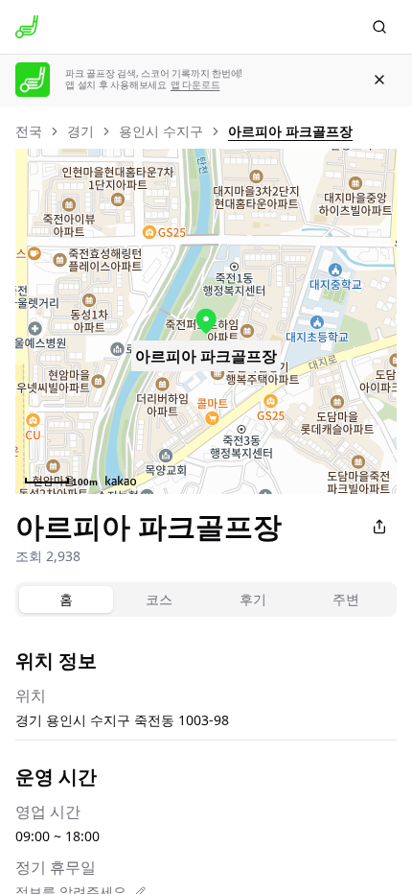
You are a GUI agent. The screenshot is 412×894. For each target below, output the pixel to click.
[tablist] (206, 599)
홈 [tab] (66, 599)
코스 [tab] (159, 599)
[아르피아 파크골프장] (206, 321)
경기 (80, 131)
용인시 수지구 (161, 131)
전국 (28, 131)
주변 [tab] (345, 599)
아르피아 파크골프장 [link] (290, 131)
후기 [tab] (253, 599)
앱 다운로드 (195, 85)
